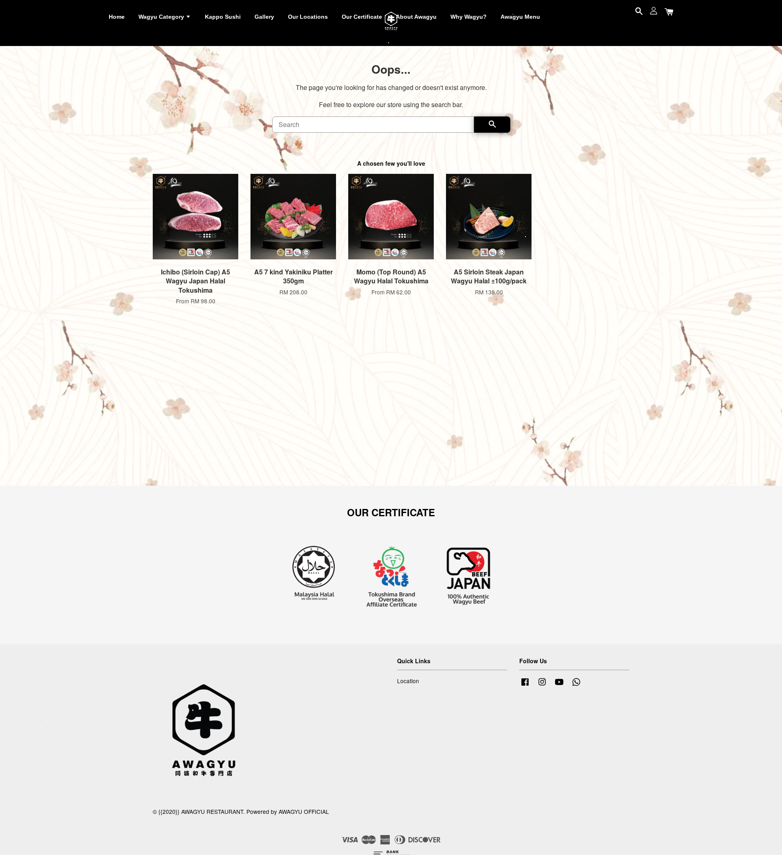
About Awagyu (416, 16)
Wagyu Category (162, 16)
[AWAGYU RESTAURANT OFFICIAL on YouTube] (559, 685)
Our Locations (308, 16)
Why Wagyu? (468, 16)
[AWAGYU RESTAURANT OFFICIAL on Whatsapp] (576, 685)
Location (408, 681)
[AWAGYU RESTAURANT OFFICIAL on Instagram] (542, 685)
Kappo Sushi (223, 16)
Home (117, 16)
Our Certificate (362, 16)
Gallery (264, 16)
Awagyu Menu (520, 16)
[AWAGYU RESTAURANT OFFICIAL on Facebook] (525, 685)
